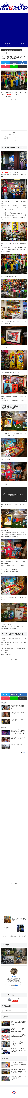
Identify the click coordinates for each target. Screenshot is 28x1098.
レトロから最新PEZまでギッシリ (11, 134)
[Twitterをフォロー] (13, 987)
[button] (25, 1011)
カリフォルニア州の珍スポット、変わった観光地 (12, 50)
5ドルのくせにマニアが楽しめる (11, 140)
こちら (16, 985)
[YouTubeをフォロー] (15, 987)
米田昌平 (14, 976)
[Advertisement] (14, 27)
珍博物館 (4, 52)
